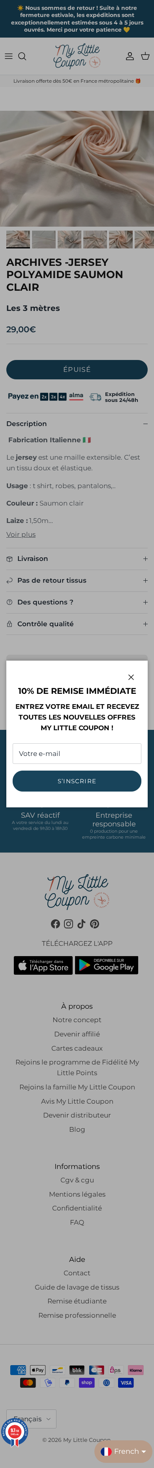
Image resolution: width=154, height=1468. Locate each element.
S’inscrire (77, 781)
